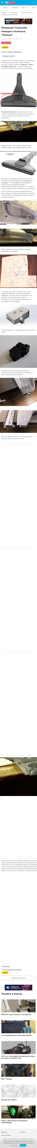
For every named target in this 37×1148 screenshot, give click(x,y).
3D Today (3, 12)
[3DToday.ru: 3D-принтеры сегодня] (10, 3)
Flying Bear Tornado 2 (8, 56)
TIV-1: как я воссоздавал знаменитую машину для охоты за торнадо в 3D (18, 1057)
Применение (13, 12)
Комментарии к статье (18, 978)
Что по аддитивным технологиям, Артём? (16, 1035)
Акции (33, 7)
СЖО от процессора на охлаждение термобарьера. (14, 1121)
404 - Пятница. (6, 1079)
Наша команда (5, 1135)
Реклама (8, 22)
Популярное (15, 7)
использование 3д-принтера (13, 970)
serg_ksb (3, 39)
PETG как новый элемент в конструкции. (16, 1014)
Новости (6, 7)
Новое (25, 7)
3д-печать (7, 966)
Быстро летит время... (9, 1100)
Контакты (4, 1132)
